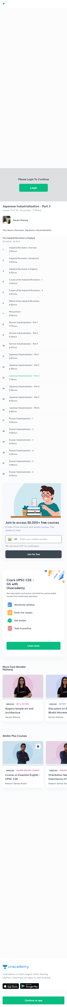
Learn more (33, 645)
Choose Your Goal (16, 3)
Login (33, 187)
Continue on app (33, 1000)
